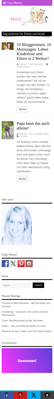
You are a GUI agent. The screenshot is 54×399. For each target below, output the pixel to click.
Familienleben (23, 66)
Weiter (22, 109)
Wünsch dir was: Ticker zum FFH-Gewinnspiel (26, 331)
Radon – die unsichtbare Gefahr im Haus (24, 326)
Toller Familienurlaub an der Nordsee (22, 320)
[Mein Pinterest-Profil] (21, 263)
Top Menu (14, 3)
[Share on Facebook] (7, 395)
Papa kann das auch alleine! (33, 125)
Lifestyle (23, 136)
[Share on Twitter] (33, 395)
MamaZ (23, 64)
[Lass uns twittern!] (13, 263)
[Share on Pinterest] (20, 395)
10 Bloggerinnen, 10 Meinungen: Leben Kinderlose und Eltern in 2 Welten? (34, 51)
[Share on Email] (47, 395)
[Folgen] (5, 263)
